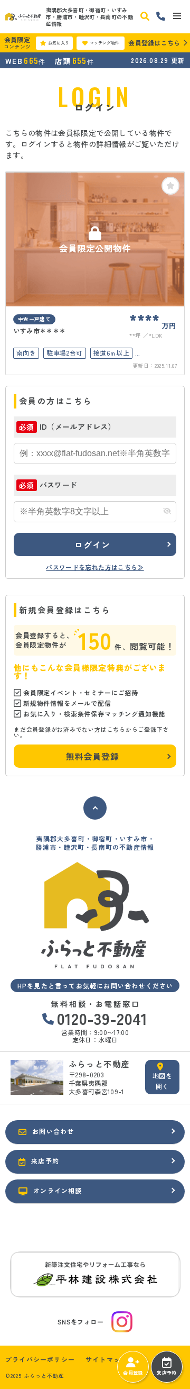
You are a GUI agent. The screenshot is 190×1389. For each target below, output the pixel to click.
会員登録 (132, 1372)
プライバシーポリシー (40, 1359)
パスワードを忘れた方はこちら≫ (95, 566)
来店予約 (166, 1372)
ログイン (92, 544)
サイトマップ (106, 1359)
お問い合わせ (53, 1131)
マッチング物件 (104, 43)
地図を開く (162, 1081)
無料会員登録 (92, 756)
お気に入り (58, 43)
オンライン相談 (57, 1190)
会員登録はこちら (154, 42)
